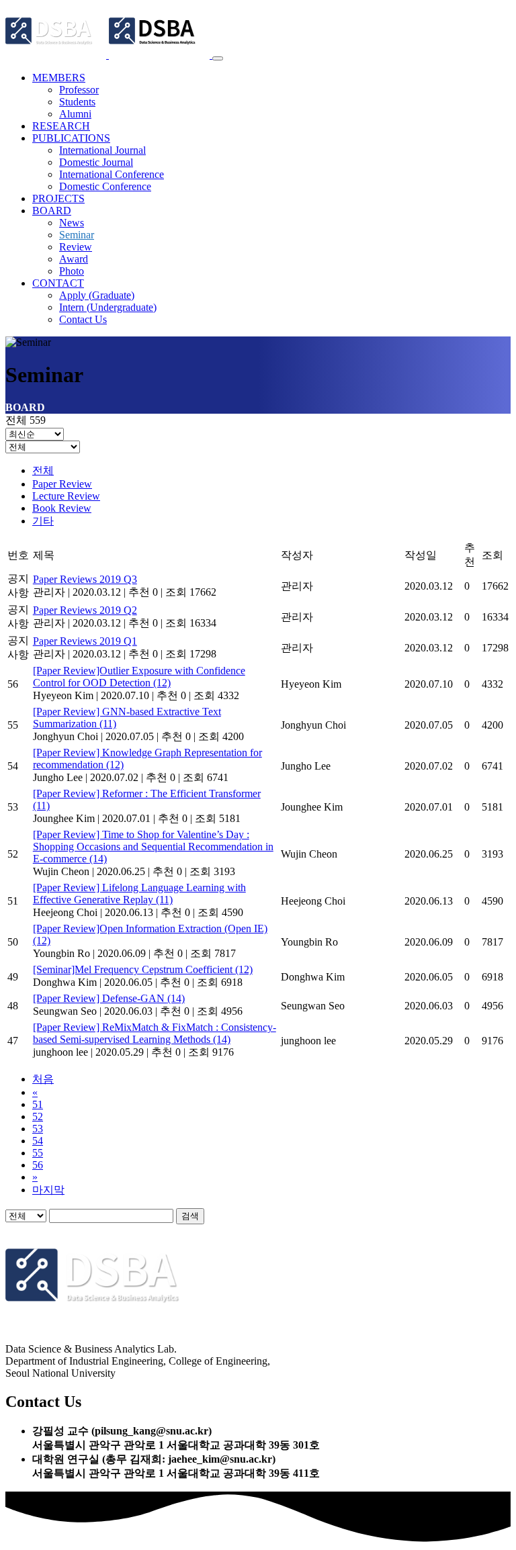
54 (37, 1140)
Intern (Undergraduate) (108, 307)
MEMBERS (58, 77)
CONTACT (58, 283)
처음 (43, 1079)
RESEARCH (61, 126)
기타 (43, 521)
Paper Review (62, 484)
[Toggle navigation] (217, 58)
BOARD (51, 210)
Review (75, 247)
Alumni (75, 114)
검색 (190, 1216)
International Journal (102, 150)
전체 (43, 470)
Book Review (61, 508)
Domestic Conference (105, 186)
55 (37, 1152)
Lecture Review (66, 496)
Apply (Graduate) (96, 295)
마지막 (48, 1189)
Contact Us (83, 319)
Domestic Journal (96, 162)
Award (73, 259)
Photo (71, 271)
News (71, 222)
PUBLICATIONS (71, 138)
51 (37, 1104)
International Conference (111, 174)
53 (37, 1128)
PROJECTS (58, 198)
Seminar (76, 234)
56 (37, 1165)
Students (77, 101)
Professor (79, 89)
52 (37, 1116)
